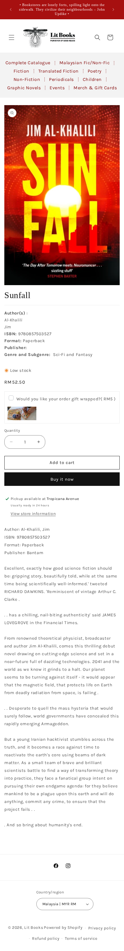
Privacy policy (102, 928)
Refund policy (45, 938)
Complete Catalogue (27, 62)
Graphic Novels (24, 87)
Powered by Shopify (63, 927)
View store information (33, 513)
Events (57, 87)
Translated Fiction (58, 71)
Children (92, 79)
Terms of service (81, 938)
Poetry (95, 71)
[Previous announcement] (10, 9)
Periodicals (61, 79)
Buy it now (62, 479)
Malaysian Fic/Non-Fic (84, 62)
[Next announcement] (113, 9)
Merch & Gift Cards (95, 87)
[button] (11, 37)
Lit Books (33, 927)
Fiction (21, 71)
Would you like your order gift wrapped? (66, 398)
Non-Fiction (27, 79)
